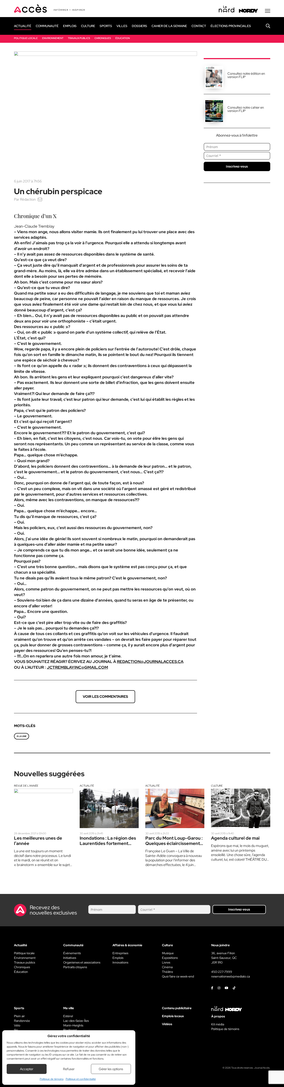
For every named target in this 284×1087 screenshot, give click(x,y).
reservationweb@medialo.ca (230, 976)
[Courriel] (40, 199)
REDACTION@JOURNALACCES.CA (150, 661)
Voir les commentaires (105, 696)
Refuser (69, 1069)
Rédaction (28, 199)
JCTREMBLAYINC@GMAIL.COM (77, 667)
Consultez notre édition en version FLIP (246, 75)
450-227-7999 (221, 972)
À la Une (21, 736)
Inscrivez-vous (237, 166)
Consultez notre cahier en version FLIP (245, 109)
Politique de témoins (51, 1079)
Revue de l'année (26, 786)
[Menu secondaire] (267, 11)
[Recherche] (264, 25)
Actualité (87, 786)
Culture (217, 786)
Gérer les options (111, 1069)
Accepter (26, 1069)
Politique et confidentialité (81, 1079)
